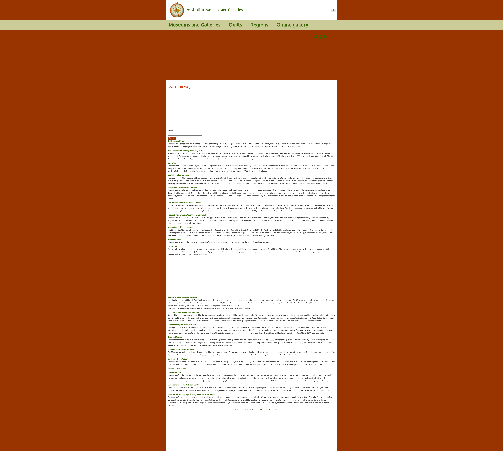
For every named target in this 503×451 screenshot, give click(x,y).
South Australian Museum (178, 175)
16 (263, 409)
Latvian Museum (174, 372)
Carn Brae (172, 163)
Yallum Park (172, 246)
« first (229, 409)
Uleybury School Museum (178, 359)
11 (250, 409)
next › (270, 409)
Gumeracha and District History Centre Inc (185, 385)
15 (261, 409)
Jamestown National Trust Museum (182, 187)
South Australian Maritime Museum (182, 297)
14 (258, 409)
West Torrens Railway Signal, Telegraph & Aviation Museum (192, 394)
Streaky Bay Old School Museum (181, 227)
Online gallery (292, 24)
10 (247, 409)
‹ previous (236, 409)
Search (170, 130)
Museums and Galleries (195, 24)
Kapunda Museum (175, 337)
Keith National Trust (176, 141)
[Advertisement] (251, 60)
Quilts (235, 24)
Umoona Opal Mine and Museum (181, 349)
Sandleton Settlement (177, 368)
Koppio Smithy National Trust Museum (183, 312)
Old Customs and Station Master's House (184, 202)
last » (275, 409)
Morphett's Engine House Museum (182, 324)
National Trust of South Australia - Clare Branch (187, 215)
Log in (320, 36)
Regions (259, 24)
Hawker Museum (174, 239)
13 (255, 409)
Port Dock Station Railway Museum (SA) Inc (185, 150)
